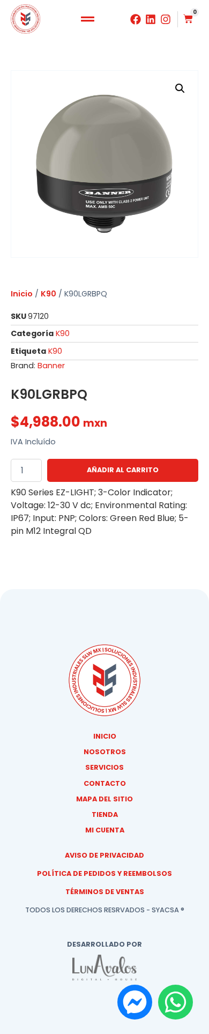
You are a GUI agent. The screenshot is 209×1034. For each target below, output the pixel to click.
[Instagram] (165, 19)
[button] (87, 19)
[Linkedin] (150, 19)
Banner (51, 365)
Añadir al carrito (123, 469)
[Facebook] (135, 19)
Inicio (22, 293)
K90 (48, 293)
